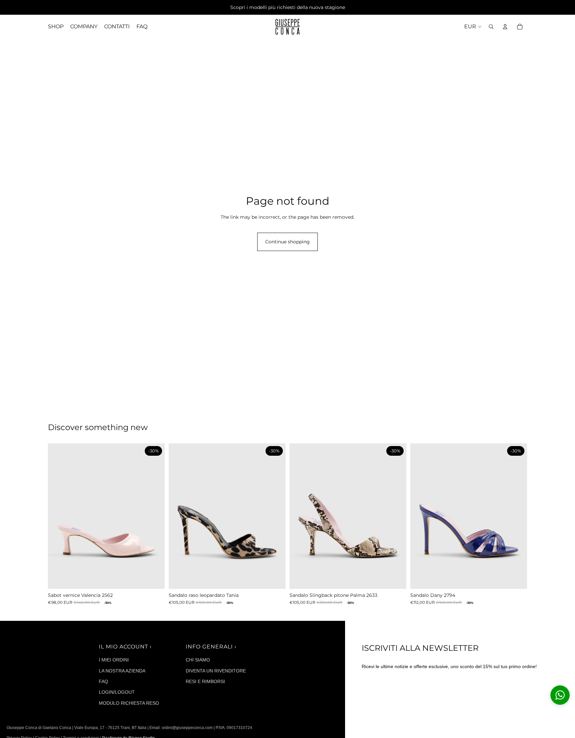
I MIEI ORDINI (114, 659)
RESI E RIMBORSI (205, 681)
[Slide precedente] (58, 516)
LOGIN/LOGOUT (117, 692)
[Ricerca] (491, 26)
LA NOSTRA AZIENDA (122, 670)
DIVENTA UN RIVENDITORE (216, 670)
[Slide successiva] (155, 516)
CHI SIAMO (198, 659)
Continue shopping (287, 242)
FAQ (103, 681)
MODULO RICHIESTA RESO (129, 703)
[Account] (505, 26)
